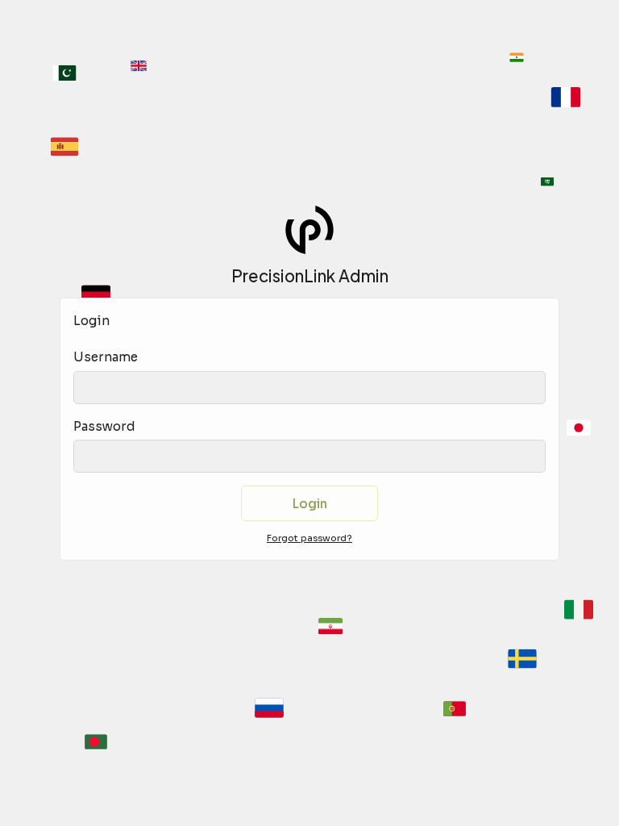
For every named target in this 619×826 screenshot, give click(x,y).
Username (105, 357)
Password (104, 426)
